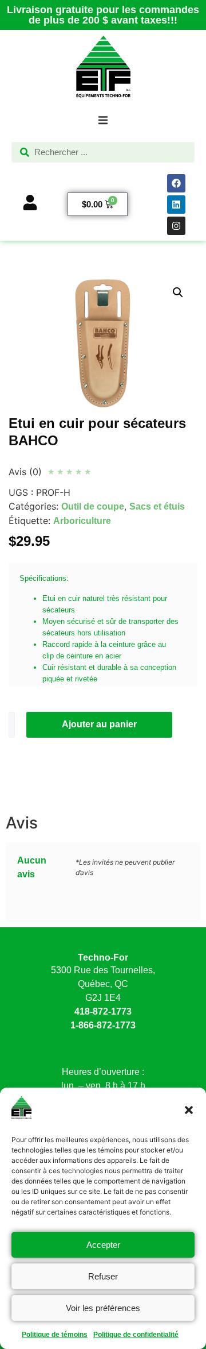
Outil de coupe (92, 506)
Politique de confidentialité (136, 1335)
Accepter (103, 1245)
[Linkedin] (176, 204)
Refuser (103, 1276)
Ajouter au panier (99, 724)
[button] (189, 1110)
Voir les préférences (103, 1308)
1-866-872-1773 (103, 1025)
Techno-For (103, 957)
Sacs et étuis (157, 506)
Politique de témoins (55, 1335)
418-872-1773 (103, 1011)
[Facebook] (176, 183)
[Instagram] (176, 226)
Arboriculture (82, 521)
